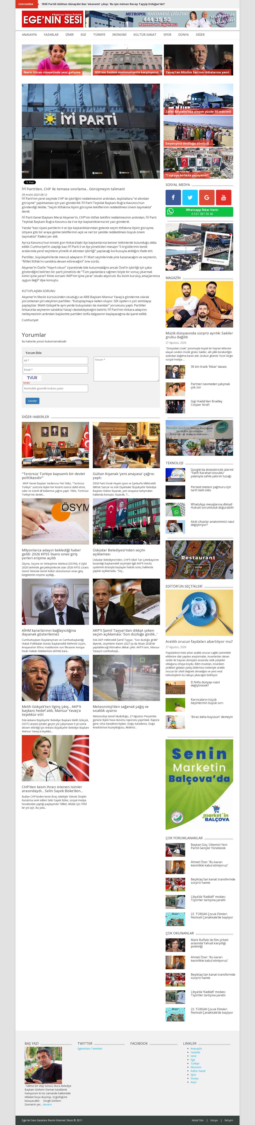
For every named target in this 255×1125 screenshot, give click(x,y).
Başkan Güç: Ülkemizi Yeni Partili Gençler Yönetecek (209, 846)
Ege (193, 1059)
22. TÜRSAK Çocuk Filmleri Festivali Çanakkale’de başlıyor (212, 915)
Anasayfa (196, 1048)
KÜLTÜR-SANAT (144, 35)
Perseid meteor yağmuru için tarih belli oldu (211, 488)
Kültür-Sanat (198, 1071)
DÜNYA (183, 35)
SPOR (167, 35)
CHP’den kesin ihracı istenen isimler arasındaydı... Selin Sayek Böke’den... (52, 788)
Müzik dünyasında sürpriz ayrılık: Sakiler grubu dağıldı (199, 335)
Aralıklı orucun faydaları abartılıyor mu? (199, 641)
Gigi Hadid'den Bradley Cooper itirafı (206, 403)
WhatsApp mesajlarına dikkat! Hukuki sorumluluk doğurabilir (212, 506)
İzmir (194, 1056)
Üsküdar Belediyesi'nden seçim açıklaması (119, 552)
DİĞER (200, 35)
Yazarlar (195, 1052)
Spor (193, 1074)
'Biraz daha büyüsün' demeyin (212, 717)
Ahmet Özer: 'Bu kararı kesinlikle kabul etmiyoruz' (209, 863)
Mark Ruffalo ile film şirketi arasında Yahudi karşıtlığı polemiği (209, 943)
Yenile (26, 383)
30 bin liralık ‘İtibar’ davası (209, 367)
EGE (83, 35)
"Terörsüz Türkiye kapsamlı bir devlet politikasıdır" (76, 4)
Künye (214, 1120)
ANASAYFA (29, 35)
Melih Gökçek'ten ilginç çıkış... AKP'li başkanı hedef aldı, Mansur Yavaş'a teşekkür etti (51, 710)
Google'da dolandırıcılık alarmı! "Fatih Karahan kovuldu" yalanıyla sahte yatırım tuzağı (212, 473)
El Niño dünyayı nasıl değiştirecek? (205, 684)
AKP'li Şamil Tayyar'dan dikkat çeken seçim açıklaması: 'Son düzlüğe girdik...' (125, 632)
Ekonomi (196, 1067)
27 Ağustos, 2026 (176, 342)
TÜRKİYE (99, 35)
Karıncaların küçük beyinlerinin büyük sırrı (207, 701)
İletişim (229, 1120)
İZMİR (70, 35)
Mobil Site (198, 1120)
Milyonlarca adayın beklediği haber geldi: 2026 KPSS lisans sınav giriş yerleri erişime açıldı (51, 554)
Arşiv (193, 1082)
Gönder (32, 401)
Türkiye (195, 1063)
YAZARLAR (51, 35)
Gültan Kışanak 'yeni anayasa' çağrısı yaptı (123, 475)
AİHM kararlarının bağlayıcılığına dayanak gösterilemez (49, 632)
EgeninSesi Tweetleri (89, 1048)
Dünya (194, 1078)
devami (47, 1104)
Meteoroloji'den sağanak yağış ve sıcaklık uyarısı (121, 708)
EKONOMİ (119, 35)
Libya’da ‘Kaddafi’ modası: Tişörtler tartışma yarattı (208, 898)
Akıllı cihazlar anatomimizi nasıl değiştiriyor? (212, 523)
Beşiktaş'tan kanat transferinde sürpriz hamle (213, 881)
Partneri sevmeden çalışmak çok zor (210, 385)
